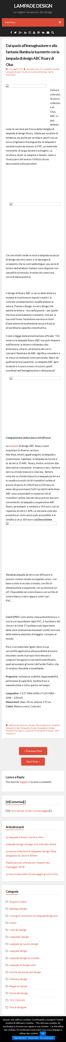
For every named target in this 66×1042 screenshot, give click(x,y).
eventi (12, 922)
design (32, 725)
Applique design (18, 908)
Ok (43, 1033)
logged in (25, 781)
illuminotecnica (43, 725)
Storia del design (18, 993)
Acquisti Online (17, 901)
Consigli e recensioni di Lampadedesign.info (33, 915)
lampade (10, 730)
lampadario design (46, 728)
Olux (57, 730)
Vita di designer (18, 1007)
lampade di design (45, 730)
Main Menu (10, 22)
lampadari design (29, 728)
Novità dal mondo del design (34, 72)
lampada (13, 445)
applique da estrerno (18, 725)
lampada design (13, 728)
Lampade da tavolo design (23, 943)
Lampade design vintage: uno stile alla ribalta (31, 844)
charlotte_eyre (32, 69)
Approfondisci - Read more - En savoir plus (33, 1038)
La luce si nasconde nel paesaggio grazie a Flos (32, 874)
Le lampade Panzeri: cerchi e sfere (25, 837)
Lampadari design (51, 69)
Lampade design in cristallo (24, 958)
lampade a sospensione (25, 730)
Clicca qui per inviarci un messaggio (29, 810)
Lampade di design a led (22, 964)
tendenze (11, 733)
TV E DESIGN (17, 1000)
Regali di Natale (18, 986)
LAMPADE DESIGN (33, 6)
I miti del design (18, 929)
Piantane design (18, 979)
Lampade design (13, 72)
